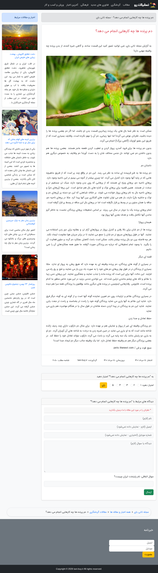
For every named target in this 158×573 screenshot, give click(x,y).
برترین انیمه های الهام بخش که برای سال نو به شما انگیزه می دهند (20, 141)
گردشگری (115, 5)
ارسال (149, 492)
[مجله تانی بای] (144, 5)
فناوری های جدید (99, 5)
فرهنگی (84, 5)
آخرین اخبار (72, 5)
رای (103, 385)
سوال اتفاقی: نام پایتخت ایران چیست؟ (134, 477)
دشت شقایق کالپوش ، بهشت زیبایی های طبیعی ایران (22, 56)
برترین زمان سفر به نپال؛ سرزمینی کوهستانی (20, 222)
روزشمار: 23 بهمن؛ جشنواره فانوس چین (20, 286)
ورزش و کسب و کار (54, 5)
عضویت (148, 554)
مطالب (126, 5)
